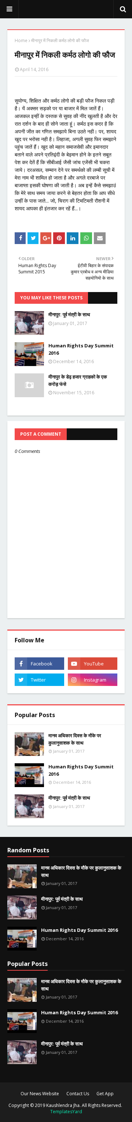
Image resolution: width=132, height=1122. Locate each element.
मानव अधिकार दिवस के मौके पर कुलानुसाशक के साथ (74, 739)
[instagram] (92, 679)
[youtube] (92, 663)
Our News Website (40, 1093)
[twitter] (39, 679)
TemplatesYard (66, 1111)
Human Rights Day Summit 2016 (81, 349)
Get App (105, 1093)
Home (21, 40)
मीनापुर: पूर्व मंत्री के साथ (69, 314)
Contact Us (77, 1093)
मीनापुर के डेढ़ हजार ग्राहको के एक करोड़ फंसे (77, 380)
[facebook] (39, 663)
